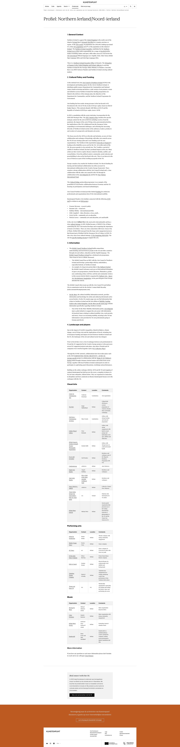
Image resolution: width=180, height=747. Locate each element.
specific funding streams (79, 238)
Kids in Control (73, 564)
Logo (106, 731)
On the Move (73, 294)
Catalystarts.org (73, 466)
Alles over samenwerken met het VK (82, 695)
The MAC (71, 407)
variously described (88, 42)
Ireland (75, 42)
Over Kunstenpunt (94, 731)
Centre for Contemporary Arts (72, 395)
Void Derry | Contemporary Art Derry (72, 419)
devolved (103, 51)
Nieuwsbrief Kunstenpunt (95, 732)
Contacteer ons (108, 735)
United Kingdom (92, 40)
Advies (47, 6)
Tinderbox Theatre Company (71, 575)
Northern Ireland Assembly (83, 49)
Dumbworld (72, 636)
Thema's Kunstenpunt (49, 10)
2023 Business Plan (92, 117)
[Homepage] (90, 2)
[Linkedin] (53, 743)
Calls (52, 6)
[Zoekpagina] (131, 6)
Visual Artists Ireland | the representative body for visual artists (73, 495)
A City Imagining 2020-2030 (99, 235)
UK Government (72, 56)
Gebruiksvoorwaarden (125, 733)
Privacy (121, 735)
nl (124, 6)
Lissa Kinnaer (89, 656)
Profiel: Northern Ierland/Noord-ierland (118, 10)
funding (98, 192)
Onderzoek (75, 6)
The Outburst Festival (103, 267)
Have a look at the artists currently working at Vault (84, 479)
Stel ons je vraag (85, 6)
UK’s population (78, 47)
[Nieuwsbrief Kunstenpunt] (47, 743)
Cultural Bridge (75, 182)
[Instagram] (50, 743)
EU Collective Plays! (99, 348)
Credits (121, 731)
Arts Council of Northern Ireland (92, 83)
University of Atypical (103, 143)
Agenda (59, 6)
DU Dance (71, 550)
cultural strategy (75, 224)
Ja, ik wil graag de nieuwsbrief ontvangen (90, 720)
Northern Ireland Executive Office (84, 63)
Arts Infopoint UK (85, 175)
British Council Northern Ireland (82, 248)
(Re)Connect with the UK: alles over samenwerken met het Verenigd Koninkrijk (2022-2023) (80, 10)
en (126, 6)
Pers (106, 733)
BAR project (84, 201)
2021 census (79, 44)
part (81, 40)
